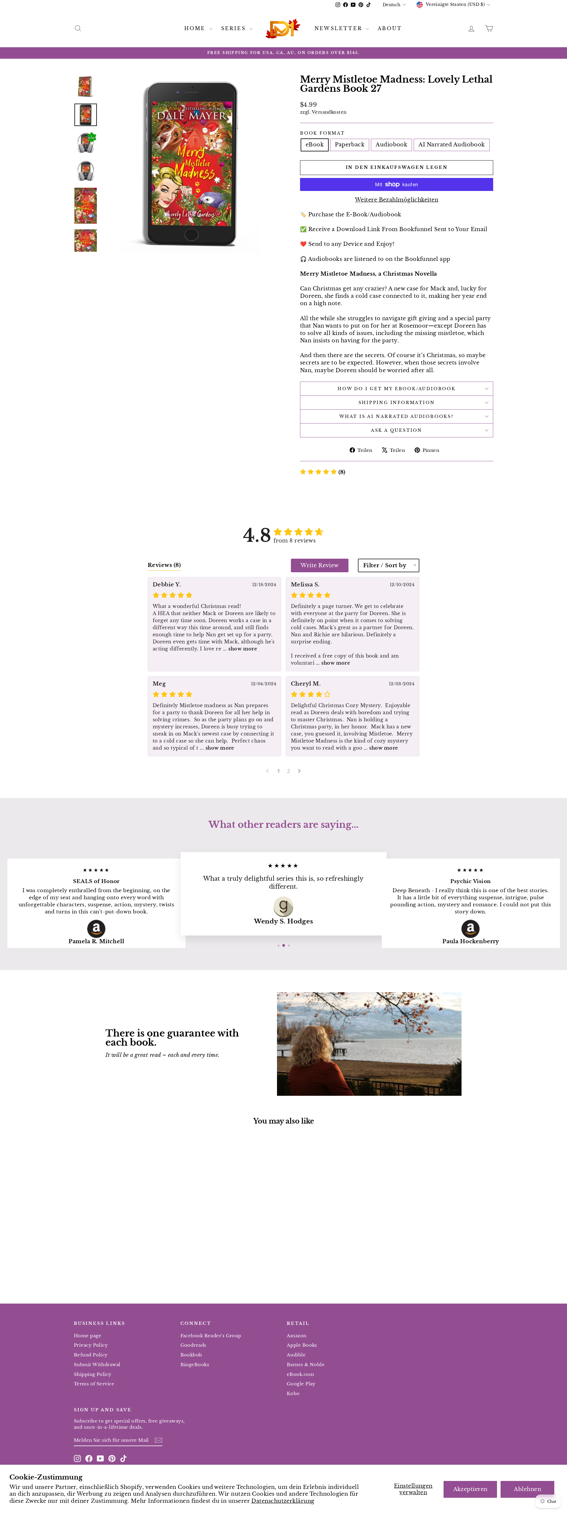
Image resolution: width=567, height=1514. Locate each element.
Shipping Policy (93, 1374)
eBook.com (300, 1374)
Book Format (322, 133)
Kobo (293, 1393)
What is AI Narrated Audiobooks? (396, 416)
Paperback (349, 144)
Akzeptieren (470, 1489)
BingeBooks (194, 1364)
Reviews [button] (164, 565)
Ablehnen (527, 1489)
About (390, 28)
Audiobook (391, 144)
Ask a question (396, 430)
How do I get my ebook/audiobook (397, 388)
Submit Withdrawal (97, 1364)
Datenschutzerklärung (282, 1501)
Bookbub (191, 1355)
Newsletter (339, 28)
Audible (296, 1355)
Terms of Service (94, 1384)
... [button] (239, 649)
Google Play (301, 1384)
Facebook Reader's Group (210, 1335)
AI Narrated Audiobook (451, 144)
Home (196, 28)
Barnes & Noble (306, 1364)
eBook (315, 144)
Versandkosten (329, 112)
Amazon (297, 1335)
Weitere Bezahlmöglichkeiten (396, 200)
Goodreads (193, 1345)
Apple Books (302, 1345)
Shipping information (397, 402)
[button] (323, 472)
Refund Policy (91, 1355)
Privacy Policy (91, 1345)
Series (234, 28)
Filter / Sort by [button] (384, 565)
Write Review (319, 565)
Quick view (123, 1233)
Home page (87, 1335)
